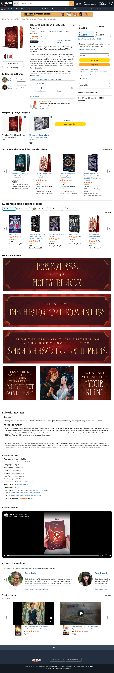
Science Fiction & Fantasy (28, 19)
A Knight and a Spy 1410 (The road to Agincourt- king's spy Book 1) (85, 628)
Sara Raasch (36, 31)
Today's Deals (90, 9)
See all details (34, 96)
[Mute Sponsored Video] (51, 622)
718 (99, 241)
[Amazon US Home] (36, 660)
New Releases (57, 9)
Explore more (43, 108)
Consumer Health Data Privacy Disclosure (59, 666)
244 (79, 237)
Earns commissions (21, 514)
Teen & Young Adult (13, 19)
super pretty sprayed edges (19, 516)
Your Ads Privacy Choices (81, 666)
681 (20, 237)
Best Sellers (46, 9)
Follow (21, 80)
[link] (41, 124)
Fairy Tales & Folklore (50, 19)
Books (99, 9)
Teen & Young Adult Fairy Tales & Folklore (25, 492)
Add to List (84, 85)
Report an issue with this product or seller (46, 79)
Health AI (11, 9)
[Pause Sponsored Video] (51, 618)
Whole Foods (78, 9)
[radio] (86, 27)
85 (39, 241)
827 (59, 239)
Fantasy (40, 19)
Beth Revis (52, 31)
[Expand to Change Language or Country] (63, 660)
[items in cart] (110, 3)
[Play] (4, 555)
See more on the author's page (36, 589)
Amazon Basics (34, 9)
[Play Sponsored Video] (81, 613)
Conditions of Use (29, 666)
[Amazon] (6, 3)
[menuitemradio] (106, 555)
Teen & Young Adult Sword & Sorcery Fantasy (26, 495)
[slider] (53, 555)
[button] (3, 9)
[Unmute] (110, 555)
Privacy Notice (40, 666)
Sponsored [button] (5, 598)
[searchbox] (44, 3)
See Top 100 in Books (40, 490)
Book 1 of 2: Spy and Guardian (40, 39)
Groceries (68, 9)
